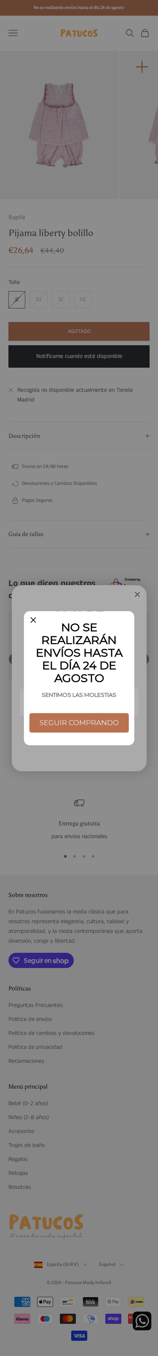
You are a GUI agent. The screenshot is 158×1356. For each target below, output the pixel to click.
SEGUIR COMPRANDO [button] (79, 722)
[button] (33, 620)
